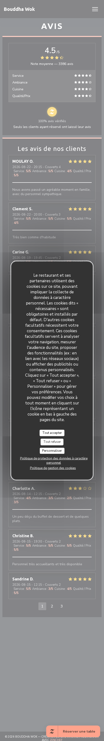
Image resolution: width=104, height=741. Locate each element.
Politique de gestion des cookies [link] (53, 468)
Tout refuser (52, 442)
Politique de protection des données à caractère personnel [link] (54, 460)
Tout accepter (52, 432)
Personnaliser (52, 450)
